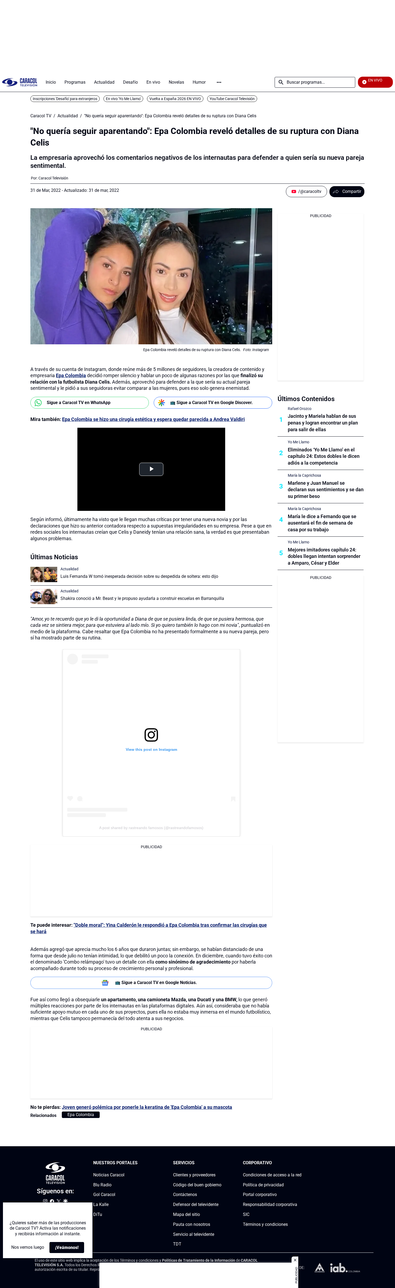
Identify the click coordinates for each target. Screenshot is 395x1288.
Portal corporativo (260, 1194)
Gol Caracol (104, 1194)
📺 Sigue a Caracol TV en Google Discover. (211, 402)
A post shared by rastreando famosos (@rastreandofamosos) (151, 828)
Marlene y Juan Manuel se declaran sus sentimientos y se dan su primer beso (326, 489)
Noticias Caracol (108, 1174)
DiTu (97, 1214)
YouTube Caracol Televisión (232, 99)
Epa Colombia (71, 375)
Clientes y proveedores (194, 1174)
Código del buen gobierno (197, 1184)
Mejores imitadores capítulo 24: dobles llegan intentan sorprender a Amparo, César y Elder (324, 556)
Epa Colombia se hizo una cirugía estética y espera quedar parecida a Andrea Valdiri (153, 419)
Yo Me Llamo (298, 442)
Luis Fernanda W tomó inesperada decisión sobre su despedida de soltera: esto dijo (139, 576)
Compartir (351, 191)
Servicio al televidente (193, 1234)
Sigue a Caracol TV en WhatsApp (78, 402)
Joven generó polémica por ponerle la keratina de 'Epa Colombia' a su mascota (147, 1107)
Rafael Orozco (299, 408)
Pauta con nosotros (191, 1224)
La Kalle (101, 1204)
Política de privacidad (263, 1184)
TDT (177, 1244)
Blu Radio (102, 1184)
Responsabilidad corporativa (270, 1204)
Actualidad (68, 116)
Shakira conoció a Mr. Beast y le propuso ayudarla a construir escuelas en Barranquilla (142, 598)
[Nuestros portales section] (139, 1163)
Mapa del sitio (186, 1214)
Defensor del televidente (195, 1204)
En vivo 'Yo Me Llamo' (123, 99)
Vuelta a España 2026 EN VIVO (175, 99)
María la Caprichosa (304, 475)
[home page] (19, 82)
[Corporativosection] (299, 1163)
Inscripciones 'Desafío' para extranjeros (65, 99)
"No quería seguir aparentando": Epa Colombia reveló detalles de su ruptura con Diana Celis (170, 116)
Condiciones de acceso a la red (272, 1174)
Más (219, 82)
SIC (246, 1214)
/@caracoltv (309, 191)
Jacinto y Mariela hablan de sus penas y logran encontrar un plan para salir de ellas (323, 422)
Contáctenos (185, 1194)
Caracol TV (40, 116)
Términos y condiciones (265, 1224)
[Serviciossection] (219, 1163)
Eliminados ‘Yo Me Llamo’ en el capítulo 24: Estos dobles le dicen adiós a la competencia (324, 456)
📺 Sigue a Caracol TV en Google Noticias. (156, 982)
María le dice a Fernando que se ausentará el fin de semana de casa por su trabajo (322, 523)
